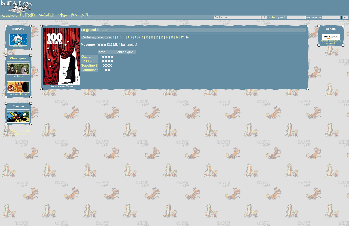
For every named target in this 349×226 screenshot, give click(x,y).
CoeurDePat (20, 94)
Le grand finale (94, 30)
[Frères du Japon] (18, 91)
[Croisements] (18, 73)
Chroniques (18, 58)
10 (147, 37)
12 (157, 37)
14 (167, 37)
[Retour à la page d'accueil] (17, 7)
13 (162, 37)
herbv (20, 76)
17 (182, 37)
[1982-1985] (18, 121)
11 (152, 37)
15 (172, 37)
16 (177, 37)
